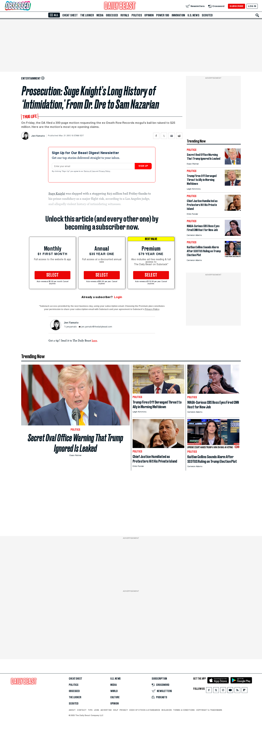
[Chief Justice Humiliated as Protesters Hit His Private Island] (233, 209)
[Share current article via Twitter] (164, 136)
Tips (90, 710)
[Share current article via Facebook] (156, 136)
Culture (115, 697)
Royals (124, 15)
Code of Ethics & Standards (144, 710)
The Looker (87, 15)
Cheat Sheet (70, 15)
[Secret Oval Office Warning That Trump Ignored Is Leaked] (233, 163)
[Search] (257, 15)
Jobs (96, 710)
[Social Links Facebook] (209, 691)
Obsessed (112, 15)
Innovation (178, 15)
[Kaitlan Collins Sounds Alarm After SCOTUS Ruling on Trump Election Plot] (233, 256)
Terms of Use (89, 171)
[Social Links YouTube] (230, 691)
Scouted (207, 15)
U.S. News (193, 15)
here (94, 340)
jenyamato (71, 327)
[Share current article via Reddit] (179, 136)
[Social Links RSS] (237, 691)
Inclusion (166, 710)
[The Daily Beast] (120, 6)
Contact (81, 710)
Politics (137, 15)
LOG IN (252, 6)
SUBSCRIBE (236, 6)
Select (52, 275)
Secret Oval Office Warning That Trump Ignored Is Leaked (75, 443)
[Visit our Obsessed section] (29, 6)
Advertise (106, 710)
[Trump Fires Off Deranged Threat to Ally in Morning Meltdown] (233, 184)
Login (118, 297)
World (114, 691)
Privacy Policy (105, 171)
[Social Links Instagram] (223, 691)
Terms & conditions (184, 710)
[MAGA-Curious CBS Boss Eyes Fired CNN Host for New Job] (233, 234)
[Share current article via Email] (171, 136)
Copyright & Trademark (209, 710)
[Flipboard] (244, 691)
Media (99, 15)
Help (115, 710)
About (72, 710)
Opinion (149, 15)
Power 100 (162, 15)
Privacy (124, 710)
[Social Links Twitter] (216, 691)
